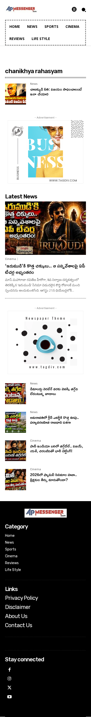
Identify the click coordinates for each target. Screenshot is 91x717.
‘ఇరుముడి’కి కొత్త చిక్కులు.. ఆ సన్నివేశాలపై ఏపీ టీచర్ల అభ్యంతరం (45, 269)
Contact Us (18, 625)
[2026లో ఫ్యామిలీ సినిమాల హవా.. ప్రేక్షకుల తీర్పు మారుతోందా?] (15, 479)
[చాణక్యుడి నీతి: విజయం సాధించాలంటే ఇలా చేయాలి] (15, 94)
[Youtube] (9, 697)
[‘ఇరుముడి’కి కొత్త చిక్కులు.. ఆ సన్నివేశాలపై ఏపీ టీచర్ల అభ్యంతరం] (45, 228)
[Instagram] (9, 679)
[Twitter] (9, 688)
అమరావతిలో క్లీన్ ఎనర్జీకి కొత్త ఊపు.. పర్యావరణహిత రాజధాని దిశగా (54, 420)
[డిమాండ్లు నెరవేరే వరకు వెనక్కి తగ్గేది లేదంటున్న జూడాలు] (15, 393)
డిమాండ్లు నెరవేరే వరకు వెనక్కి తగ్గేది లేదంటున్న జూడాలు (54, 391)
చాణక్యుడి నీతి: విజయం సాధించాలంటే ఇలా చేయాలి (56, 91)
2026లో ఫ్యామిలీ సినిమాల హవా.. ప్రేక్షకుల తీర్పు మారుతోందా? (53, 477)
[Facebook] (9, 670)
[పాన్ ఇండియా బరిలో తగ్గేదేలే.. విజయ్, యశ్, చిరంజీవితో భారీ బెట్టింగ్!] (15, 450)
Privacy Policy (21, 598)
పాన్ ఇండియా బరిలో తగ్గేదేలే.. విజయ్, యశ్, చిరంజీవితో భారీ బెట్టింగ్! (56, 448)
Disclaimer (17, 607)
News (33, 84)
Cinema (10, 259)
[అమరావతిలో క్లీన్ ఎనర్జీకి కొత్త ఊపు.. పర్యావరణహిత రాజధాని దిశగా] (15, 422)
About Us (16, 616)
